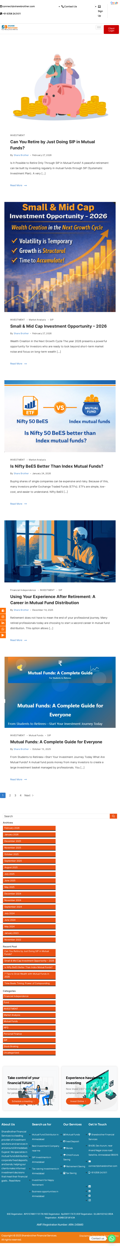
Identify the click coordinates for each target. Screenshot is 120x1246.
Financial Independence (23, 590)
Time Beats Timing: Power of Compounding (27, 983)
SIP (52, 319)
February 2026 (11, 828)
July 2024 (9, 913)
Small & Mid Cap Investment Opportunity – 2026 (58, 326)
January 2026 (11, 834)
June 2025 (9, 880)
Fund (6, 1002)
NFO (6, 1027)
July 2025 (9, 874)
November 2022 (12, 939)
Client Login (111, 29)
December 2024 (12, 893)
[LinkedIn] (5, 623)
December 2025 (12, 841)
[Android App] (5, 635)
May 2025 (9, 887)
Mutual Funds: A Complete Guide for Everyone (56, 741)
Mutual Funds (36, 735)
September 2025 (13, 860)
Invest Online (77, 1101)
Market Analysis (38, 319)
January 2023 (11, 933)
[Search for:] (60, 816)
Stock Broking (11, 1046)
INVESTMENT (17, 135)
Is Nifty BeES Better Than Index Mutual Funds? (56, 466)
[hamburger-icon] (99, 27)
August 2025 (11, 867)
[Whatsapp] (5, 629)
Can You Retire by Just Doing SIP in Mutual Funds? (26, 952)
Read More (16, 185)
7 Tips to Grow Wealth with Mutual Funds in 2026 (26, 975)
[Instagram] (5, 617)
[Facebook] (5, 611)
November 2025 (12, 847)
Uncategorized (11, 1052)
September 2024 (13, 906)
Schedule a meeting (22, 1101)
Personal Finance (13, 1033)
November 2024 (12, 900)
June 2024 (10, 920)
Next (27, 795)
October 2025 (11, 854)
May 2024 (9, 926)
